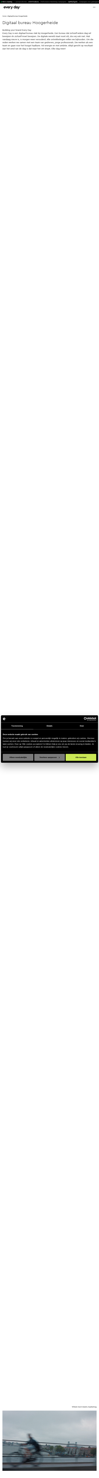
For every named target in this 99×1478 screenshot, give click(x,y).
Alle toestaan (80, 757)
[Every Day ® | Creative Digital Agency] (12, 7)
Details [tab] (50, 726)
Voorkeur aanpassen (48, 757)
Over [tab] (82, 726)
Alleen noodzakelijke (18, 757)
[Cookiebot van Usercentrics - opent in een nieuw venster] (85, 719)
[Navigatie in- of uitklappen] (94, 7)
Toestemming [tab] (17, 726)
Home (4, 16)
